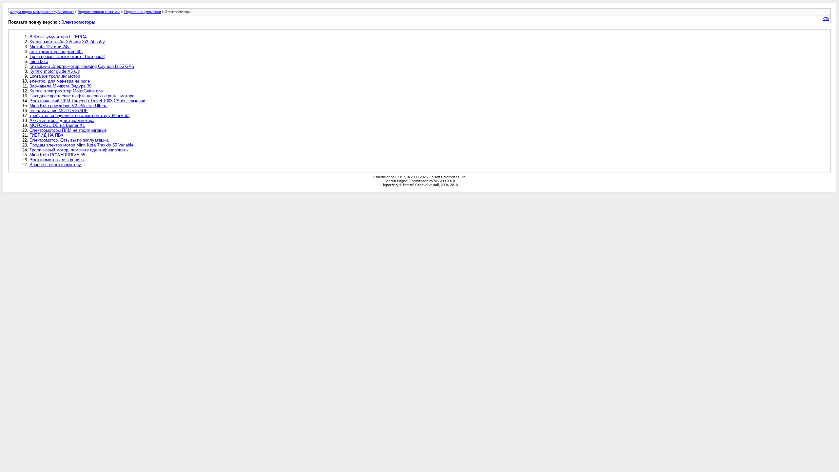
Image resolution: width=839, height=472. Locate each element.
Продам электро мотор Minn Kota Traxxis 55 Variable (81, 145)
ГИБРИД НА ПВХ (46, 135)
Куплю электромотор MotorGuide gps (66, 90)
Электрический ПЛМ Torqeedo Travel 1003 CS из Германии (87, 100)
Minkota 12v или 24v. (49, 46)
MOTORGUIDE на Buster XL (57, 125)
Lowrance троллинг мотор (54, 76)
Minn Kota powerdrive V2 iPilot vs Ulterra (68, 105)
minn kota (38, 61)
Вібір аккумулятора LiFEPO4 (58, 36)
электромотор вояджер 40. (56, 51)
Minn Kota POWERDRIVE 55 (57, 154)
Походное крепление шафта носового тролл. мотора (81, 95)
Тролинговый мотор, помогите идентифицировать (78, 150)
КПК (826, 19)
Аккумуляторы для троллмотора (61, 120)
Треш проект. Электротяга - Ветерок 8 (67, 56)
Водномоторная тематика (99, 12)
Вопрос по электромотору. (55, 164)
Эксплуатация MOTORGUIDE (58, 110)
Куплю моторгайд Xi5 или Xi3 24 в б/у (67, 41)
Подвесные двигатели (142, 12)
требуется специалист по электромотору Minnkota (79, 115)
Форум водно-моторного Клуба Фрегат (42, 12)
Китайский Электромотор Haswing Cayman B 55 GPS (81, 66)
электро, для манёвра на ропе (59, 81)
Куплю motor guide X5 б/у (54, 71)
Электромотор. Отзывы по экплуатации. (69, 140)
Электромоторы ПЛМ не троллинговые (68, 130)
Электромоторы (78, 22)
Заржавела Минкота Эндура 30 (60, 86)
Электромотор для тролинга (57, 159)
